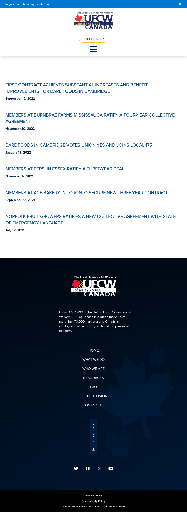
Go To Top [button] (93, 433)
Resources (93, 377)
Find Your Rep (94, 39)
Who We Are (93, 368)
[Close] (180, 4)
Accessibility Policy (93, 501)
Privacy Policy (93, 495)
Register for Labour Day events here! (27, 4)
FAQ (93, 386)
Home (93, 350)
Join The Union (93, 395)
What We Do (93, 359)
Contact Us (93, 405)
